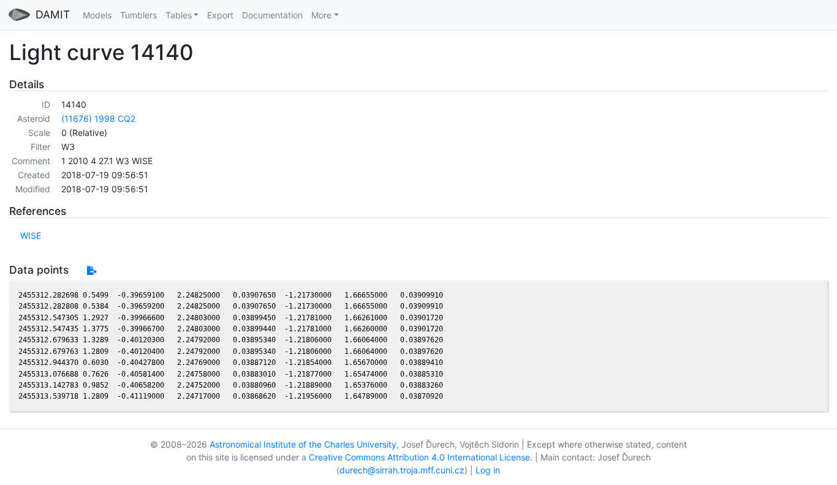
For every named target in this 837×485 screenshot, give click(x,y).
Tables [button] (178, 15)
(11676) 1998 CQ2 (98, 118)
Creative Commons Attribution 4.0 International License (419, 457)
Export (220, 15)
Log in (487, 470)
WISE (30, 235)
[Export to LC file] (92, 270)
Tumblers (138, 15)
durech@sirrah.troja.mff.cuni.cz (401, 470)
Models (97, 15)
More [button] (321, 15)
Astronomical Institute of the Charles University (303, 444)
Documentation (272, 15)
